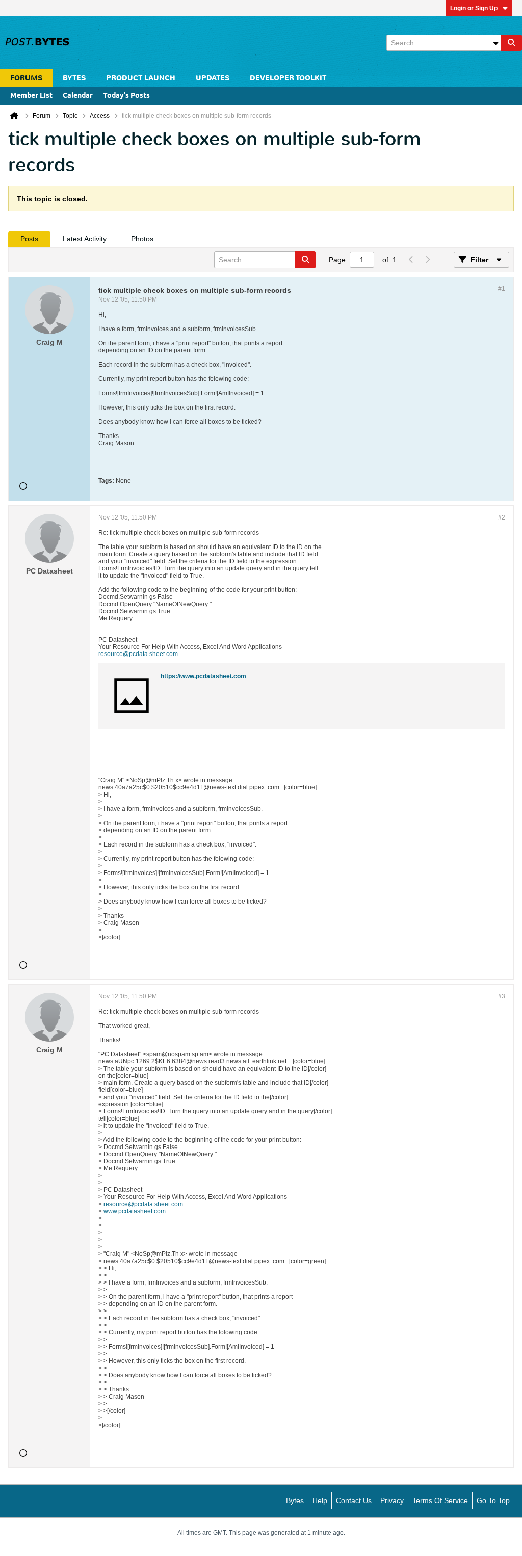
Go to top (493, 1500)
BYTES (74, 78)
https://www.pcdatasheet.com (203, 676)
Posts (29, 239)
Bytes (295, 1500)
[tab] (29, 239)
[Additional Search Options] (495, 43)
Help (319, 1500)
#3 (501, 996)
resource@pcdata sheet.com (138, 654)
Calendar (78, 96)
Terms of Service (440, 1500)
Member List (31, 96)
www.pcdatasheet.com (134, 1211)
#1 (501, 288)
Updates (212, 78)
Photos (142, 239)
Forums (26, 78)
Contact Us (354, 1500)
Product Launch (140, 78)
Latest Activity (85, 239)
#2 (501, 517)
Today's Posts (126, 96)
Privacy (392, 1500)
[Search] (511, 43)
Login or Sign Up (474, 8)
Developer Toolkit (288, 78)
